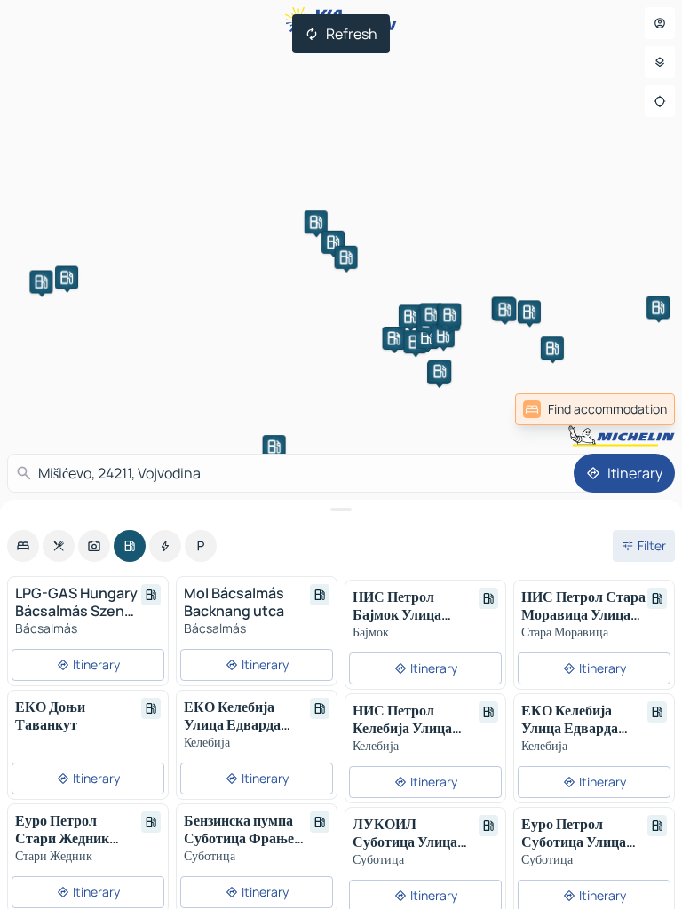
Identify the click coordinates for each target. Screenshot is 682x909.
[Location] (660, 101)
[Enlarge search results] (341, 509)
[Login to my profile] (660, 23)
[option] (23, 546)
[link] (595, 409)
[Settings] (660, 62)
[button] (40, 281)
